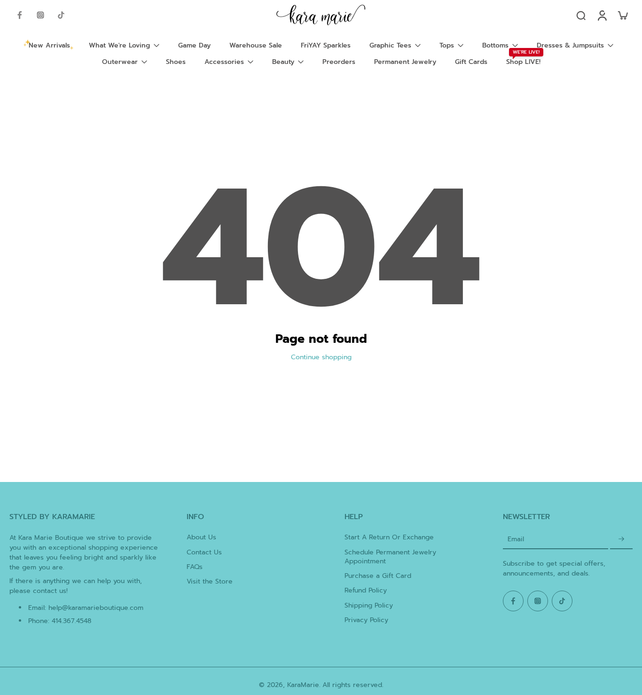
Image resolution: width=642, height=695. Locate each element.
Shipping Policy (368, 605)
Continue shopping (321, 357)
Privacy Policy (366, 620)
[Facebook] (19, 15)
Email (516, 539)
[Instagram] (40, 15)
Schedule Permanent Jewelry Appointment (390, 557)
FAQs (195, 566)
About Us (201, 537)
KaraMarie (303, 685)
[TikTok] (61, 15)
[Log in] (601, 15)
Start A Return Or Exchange (389, 537)
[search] (581, 15)
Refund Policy (365, 590)
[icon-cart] (622, 15)
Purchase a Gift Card (377, 575)
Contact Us (204, 552)
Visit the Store (210, 581)
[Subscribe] (621, 539)
